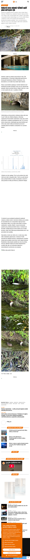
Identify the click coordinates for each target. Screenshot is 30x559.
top (19, 403)
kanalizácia (22, 402)
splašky (15, 403)
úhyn (23, 403)
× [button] (21, 524)
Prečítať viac (13, 537)
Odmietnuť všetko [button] (12, 552)
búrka (11, 402)
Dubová (16, 402)
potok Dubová (5, 403)
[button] (12, 555)
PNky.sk (8, 26)
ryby (11, 403)
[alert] (11, 540)
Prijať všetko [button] (12, 549)
